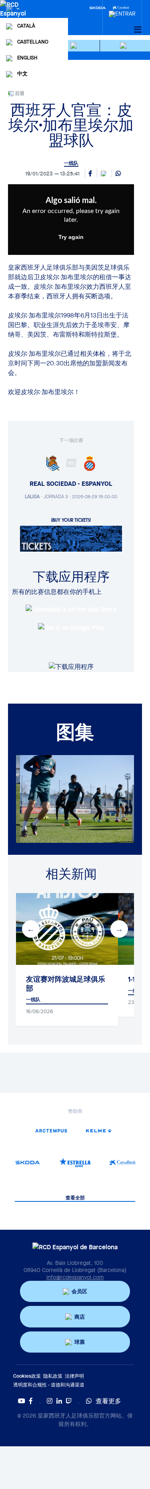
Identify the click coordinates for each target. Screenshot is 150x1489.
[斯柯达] (27, 1162)
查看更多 (108, 1400)
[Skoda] (97, 7)
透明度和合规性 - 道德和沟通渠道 (48, 1384)
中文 (22, 73)
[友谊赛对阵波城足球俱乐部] (67, 929)
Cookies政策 (27, 1376)
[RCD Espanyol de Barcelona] (14, 16)
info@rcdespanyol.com (75, 1277)
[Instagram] (49, 1400)
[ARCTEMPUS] (51, 1131)
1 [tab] (57, 849)
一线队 (71, 163)
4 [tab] (93, 849)
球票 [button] (79, 1342)
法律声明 (74, 1376)
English (27, 57)
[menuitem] (122, 11)
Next (119, 929)
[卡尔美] (99, 1131)
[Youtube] (21, 1400)
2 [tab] (69, 849)
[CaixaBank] (122, 1162)
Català (26, 25)
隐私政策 (52, 1376)
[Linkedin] (59, 1400)
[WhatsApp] (118, 174)
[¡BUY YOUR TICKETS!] (71, 538)
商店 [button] (79, 1316)
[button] (75, 45)
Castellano (32, 41)
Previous (31, 929)
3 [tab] (81, 849)
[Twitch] (69, 1400)
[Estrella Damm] (75, 1162)
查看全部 (75, 1198)
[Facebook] (30, 1400)
